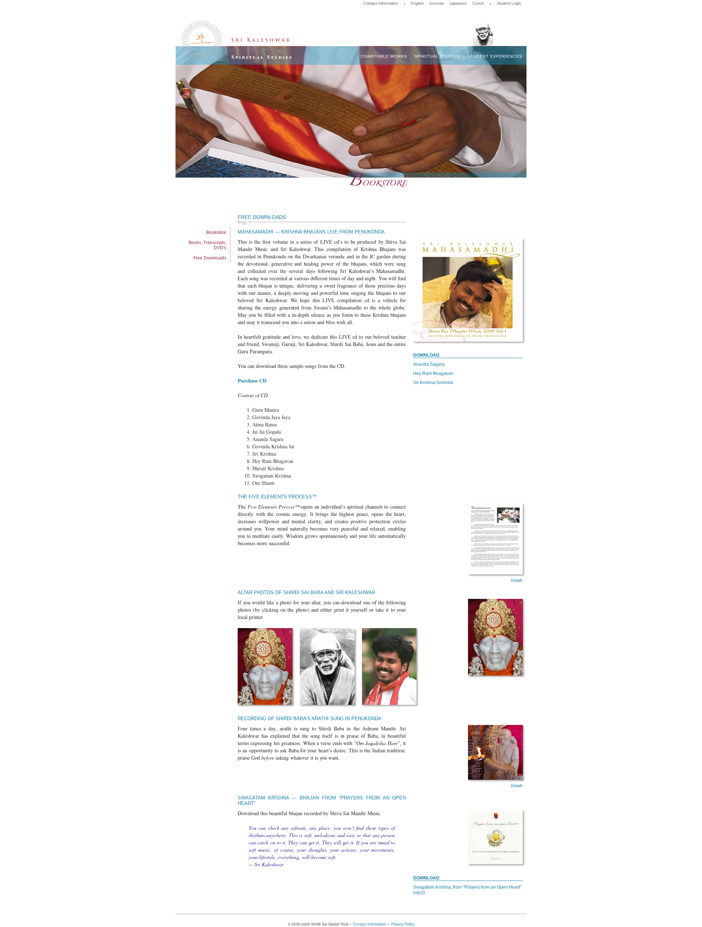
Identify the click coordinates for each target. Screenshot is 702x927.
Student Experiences (494, 56)
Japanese (458, 3)
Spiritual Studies (437, 56)
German (436, 3)
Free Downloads (209, 258)
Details (517, 580)
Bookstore (216, 232)
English (417, 3)
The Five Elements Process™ (277, 496)
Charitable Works (384, 56)
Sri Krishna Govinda (433, 382)
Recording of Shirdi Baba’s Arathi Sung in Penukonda (309, 718)
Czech (478, 3)
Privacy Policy (402, 924)
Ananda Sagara (429, 364)
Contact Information (380, 3)
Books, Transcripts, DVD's (207, 245)
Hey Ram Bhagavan (433, 373)
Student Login (509, 3)
